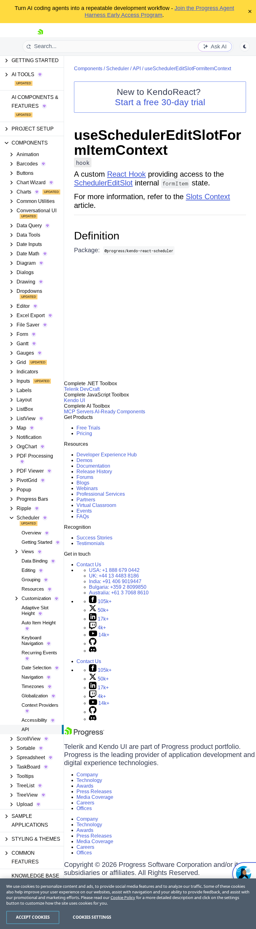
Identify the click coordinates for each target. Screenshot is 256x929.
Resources (33, 589)
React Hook (126, 174)
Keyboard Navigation (32, 640)
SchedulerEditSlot (103, 183)
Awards (84, 786)
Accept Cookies (33, 917)
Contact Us (88, 564)
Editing (28, 570)
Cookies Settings (92, 917)
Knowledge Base (35, 875)
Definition (96, 235)
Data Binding (34, 560)
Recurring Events (39, 652)
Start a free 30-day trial (160, 102)
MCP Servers (79, 411)
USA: (114, 570)
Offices (84, 808)
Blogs (82, 482)
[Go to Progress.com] (84, 734)
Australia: (119, 592)
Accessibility (34, 720)
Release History (94, 471)
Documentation (93, 466)
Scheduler (117, 68)
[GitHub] (92, 643)
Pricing (84, 433)
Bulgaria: (117, 587)
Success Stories (94, 537)
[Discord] (92, 650)
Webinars (87, 488)
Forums (84, 477)
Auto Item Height (39, 622)
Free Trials (88, 427)
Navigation (32, 677)
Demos (84, 460)
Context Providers (40, 705)
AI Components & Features (35, 102)
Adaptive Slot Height (35, 610)
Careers (85, 802)
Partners (85, 499)
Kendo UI (74, 400)
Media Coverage (94, 797)
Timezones (33, 686)
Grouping (31, 579)
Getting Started (37, 542)
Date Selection (36, 667)
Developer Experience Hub (106, 454)
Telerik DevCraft (82, 389)
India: (115, 581)
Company (87, 774)
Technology (89, 780)
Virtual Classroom (96, 505)
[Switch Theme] (245, 47)
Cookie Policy (123, 897)
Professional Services (100, 494)
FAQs (82, 516)
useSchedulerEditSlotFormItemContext (188, 68)
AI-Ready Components (120, 411)
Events (84, 511)
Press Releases (94, 791)
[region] (128, 903)
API (25, 729)
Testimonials (90, 543)
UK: (114, 575)
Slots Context (208, 196)
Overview (31, 532)
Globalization (35, 695)
